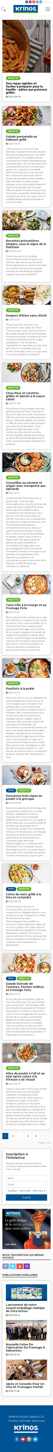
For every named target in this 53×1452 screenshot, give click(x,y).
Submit (26, 1197)
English (48, 2)
